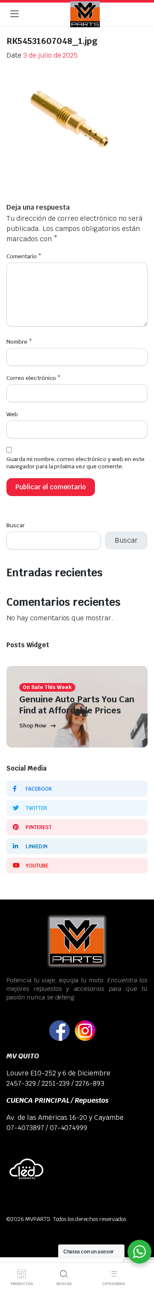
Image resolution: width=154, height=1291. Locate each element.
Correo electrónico (33, 378)
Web (12, 414)
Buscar (15, 525)
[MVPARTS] (85, 14)
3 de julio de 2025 (50, 55)
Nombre (19, 341)
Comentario (23, 256)
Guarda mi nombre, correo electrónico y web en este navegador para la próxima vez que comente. (75, 463)
